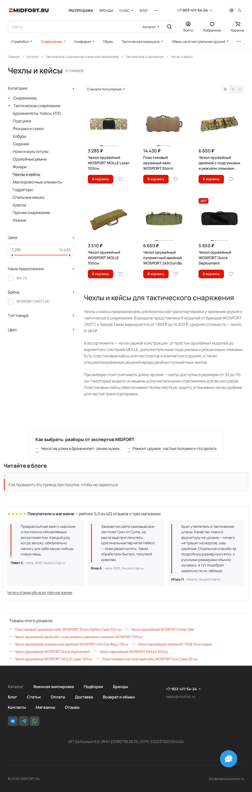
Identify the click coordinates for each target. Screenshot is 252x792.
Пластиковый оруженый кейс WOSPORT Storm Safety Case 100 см (68, 629)
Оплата (58, 697)
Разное (19, 220)
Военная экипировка (53, 686)
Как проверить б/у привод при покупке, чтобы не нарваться (63, 484)
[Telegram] (24, 721)
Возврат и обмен (119, 697)
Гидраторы (23, 189)
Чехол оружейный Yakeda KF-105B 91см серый (175, 644)
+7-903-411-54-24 (192, 10)
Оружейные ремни (30, 159)
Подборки (93, 686)
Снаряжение (24, 98)
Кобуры (19, 136)
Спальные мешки (28, 197)
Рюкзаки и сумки (28, 128)
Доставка (84, 697)
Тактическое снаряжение (36, 105)
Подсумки (22, 121)
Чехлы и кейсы (26, 174)
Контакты (17, 707)
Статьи (34, 697)
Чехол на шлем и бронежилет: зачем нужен (80, 448)
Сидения (21, 144)
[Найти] (169, 27)
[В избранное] (120, 179)
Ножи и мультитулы (30, 151)
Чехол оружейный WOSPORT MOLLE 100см (133, 651)
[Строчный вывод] (232, 89)
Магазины (45, 707)
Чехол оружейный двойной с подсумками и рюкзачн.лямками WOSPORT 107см (78, 636)
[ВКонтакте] (13, 721)
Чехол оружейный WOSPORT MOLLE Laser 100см (53, 659)
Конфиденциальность (226, 778)
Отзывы (72, 707)
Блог (12, 697)
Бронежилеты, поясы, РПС (37, 113)
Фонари (20, 166)
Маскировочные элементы (37, 182)
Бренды (120, 686)
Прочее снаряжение (31, 212)
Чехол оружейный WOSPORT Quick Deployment (52, 651)
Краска (19, 205)
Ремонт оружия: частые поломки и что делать (175, 448)
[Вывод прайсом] (240, 89)
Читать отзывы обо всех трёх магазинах (39, 592)
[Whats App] (34, 721)
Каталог (16, 686)
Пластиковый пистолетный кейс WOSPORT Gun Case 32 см (149, 659)
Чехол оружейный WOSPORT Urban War (162, 629)
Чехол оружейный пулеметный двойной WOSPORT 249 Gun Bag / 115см (71, 644)
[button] (12, 255)
